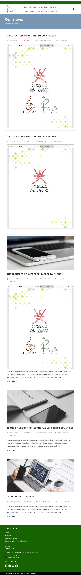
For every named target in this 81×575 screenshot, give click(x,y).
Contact (7, 544)
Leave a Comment (61, 40)
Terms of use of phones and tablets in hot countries (40, 428)
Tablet (50, 279)
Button (59, 432)
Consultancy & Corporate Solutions (16, 541)
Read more (11, 382)
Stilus (64, 279)
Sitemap (7, 546)
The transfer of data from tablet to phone (34, 274)
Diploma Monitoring (45, 40)
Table (68, 432)
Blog (36, 40)
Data (51, 501)
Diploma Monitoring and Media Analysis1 (32, 36)
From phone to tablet (20, 497)
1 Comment (12, 281)
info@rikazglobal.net (13, 557)
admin (28, 40)
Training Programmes (11, 538)
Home (7, 532)
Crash (64, 432)
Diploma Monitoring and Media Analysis (31, 136)
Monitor (59, 279)
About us (8, 535)
